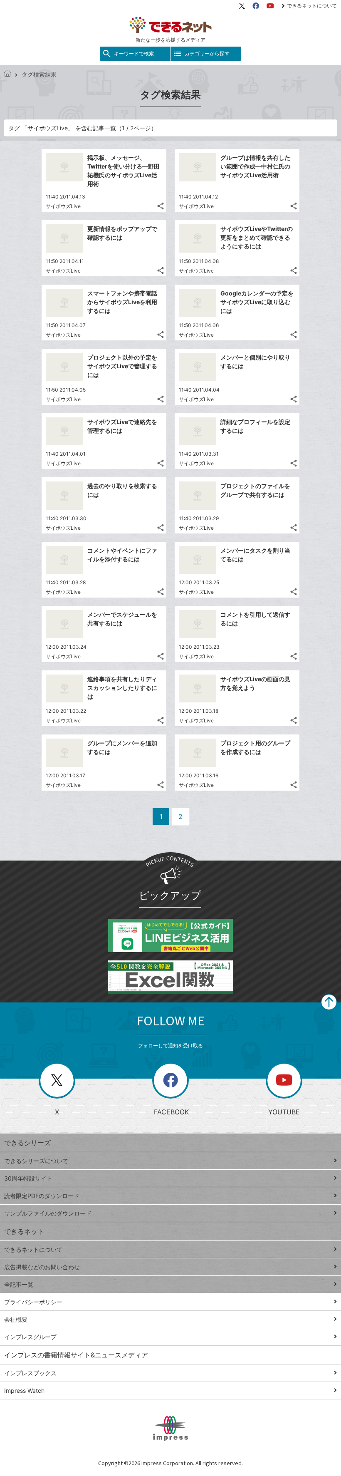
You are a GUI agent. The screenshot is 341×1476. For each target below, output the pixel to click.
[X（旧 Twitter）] (242, 6)
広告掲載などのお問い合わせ (42, 1266)
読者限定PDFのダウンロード (41, 1195)
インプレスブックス (30, 1373)
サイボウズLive (63, 206)
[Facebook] (255, 5)
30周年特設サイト (28, 1178)
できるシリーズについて (36, 1160)
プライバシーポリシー (33, 1301)
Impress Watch (24, 1390)
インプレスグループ (30, 1336)
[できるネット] (7, 74)
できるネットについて (312, 5)
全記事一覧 (18, 1284)
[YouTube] (270, 5)
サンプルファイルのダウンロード (47, 1213)
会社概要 (15, 1319)
